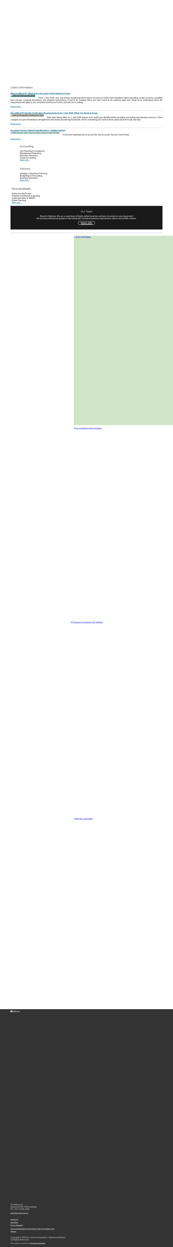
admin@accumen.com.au (19, 1213)
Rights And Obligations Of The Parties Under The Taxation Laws (32, 1229)
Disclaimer (14, 1222)
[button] (86, 78)
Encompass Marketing (37, 1243)
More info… (25, 160)
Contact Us (14, 1219)
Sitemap (13, 1231)
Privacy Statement (17, 1225)
